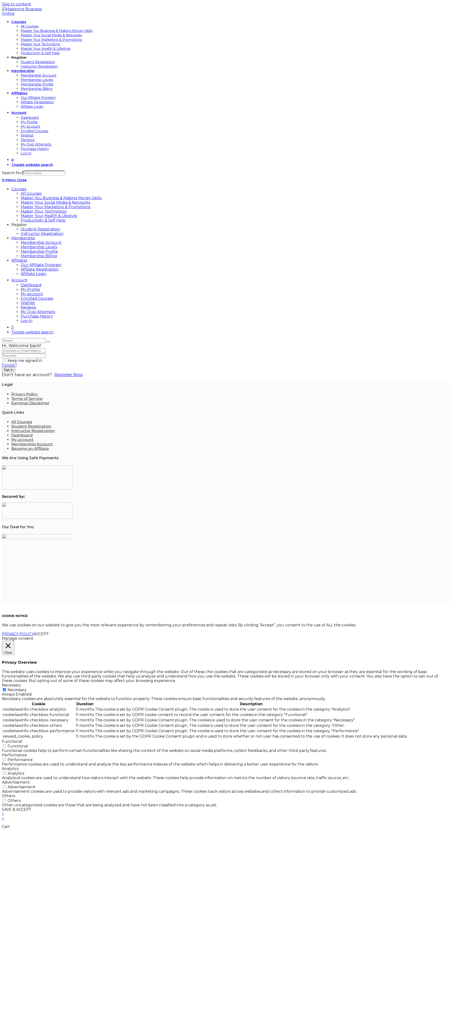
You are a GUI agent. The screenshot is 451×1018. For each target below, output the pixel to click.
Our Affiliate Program (41, 265)
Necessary (17, 690)
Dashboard (31, 285)
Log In (26, 320)
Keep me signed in (25, 360)
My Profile (30, 289)
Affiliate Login (33, 274)
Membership (23, 238)
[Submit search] (48, 341)
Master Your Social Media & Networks (55, 202)
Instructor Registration (42, 233)
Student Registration (40, 229)
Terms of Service (27, 398)
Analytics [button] (10, 768)
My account (32, 294)
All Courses (31, 193)
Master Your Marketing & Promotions (55, 207)
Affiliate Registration (39, 269)
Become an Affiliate (30, 448)
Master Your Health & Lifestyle (49, 216)
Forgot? (9, 365)
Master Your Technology (44, 211)
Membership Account (41, 242)
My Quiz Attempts (38, 312)
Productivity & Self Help (43, 220)
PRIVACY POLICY (18, 634)
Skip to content (16, 4)
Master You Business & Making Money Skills (61, 198)
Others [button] (8, 796)
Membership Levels (39, 247)
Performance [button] (14, 755)
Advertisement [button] (16, 782)
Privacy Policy (24, 394)
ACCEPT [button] (41, 634)
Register (19, 224)
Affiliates (19, 260)
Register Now (68, 374)
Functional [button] (12, 741)
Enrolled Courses (37, 298)
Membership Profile (39, 251)
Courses (18, 189)
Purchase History (37, 316)
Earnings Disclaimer (30, 403)
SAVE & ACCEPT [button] (16, 809)
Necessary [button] (11, 685)
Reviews (28, 307)
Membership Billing (39, 256)
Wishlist (28, 303)
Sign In (8, 369)
